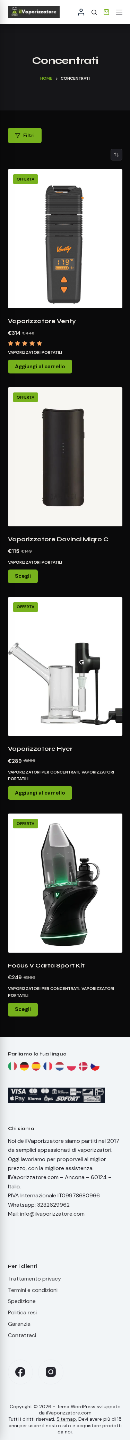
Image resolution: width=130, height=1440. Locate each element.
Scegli (23, 576)
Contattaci (22, 1335)
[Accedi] (81, 12)
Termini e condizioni (33, 1290)
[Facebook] (20, 1372)
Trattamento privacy (34, 1278)
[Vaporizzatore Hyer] (65, 666)
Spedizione (22, 1301)
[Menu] (119, 12)
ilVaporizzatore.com (69, 1413)
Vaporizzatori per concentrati (43, 772)
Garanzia (19, 1323)
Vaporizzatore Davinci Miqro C (58, 539)
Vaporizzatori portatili (35, 352)
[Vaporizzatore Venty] (65, 238)
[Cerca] (94, 12)
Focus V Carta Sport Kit (46, 965)
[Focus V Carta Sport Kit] (65, 883)
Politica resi (22, 1312)
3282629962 (53, 1204)
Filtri (29, 135)
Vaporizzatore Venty (42, 321)
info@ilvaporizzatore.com (52, 1213)
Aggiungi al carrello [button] (40, 366)
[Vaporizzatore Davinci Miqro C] (65, 456)
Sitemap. (67, 1419)
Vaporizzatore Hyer (40, 748)
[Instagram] (50, 1372)
